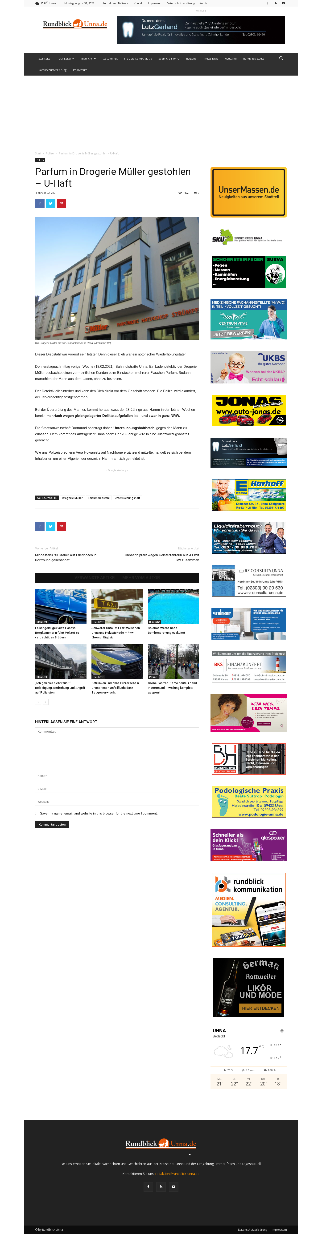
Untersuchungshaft (127, 498)
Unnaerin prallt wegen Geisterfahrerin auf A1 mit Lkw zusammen (162, 557)
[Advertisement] (161, 111)
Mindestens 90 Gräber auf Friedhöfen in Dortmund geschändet (65, 557)
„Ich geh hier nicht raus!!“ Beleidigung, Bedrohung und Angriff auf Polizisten (60, 687)
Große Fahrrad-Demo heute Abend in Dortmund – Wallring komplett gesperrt (172, 687)
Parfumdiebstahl (99, 498)
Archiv (203, 3)
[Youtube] (283, 3)
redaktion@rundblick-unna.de (177, 1173)
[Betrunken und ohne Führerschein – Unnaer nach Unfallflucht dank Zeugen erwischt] (117, 661)
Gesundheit (110, 58)
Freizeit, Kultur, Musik (138, 58)
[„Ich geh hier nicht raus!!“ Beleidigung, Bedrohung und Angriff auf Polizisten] (61, 661)
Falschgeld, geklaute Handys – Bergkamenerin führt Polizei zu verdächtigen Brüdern (57, 632)
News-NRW (211, 58)
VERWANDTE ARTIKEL (95, 578)
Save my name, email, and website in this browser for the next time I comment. (99, 813)
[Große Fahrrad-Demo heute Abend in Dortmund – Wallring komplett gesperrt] (173, 661)
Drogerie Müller (72, 498)
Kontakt (139, 3)
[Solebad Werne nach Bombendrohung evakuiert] (173, 606)
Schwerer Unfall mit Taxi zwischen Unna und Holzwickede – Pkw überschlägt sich (115, 632)
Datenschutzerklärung (181, 3)
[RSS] (275, 3)
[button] (281, 59)
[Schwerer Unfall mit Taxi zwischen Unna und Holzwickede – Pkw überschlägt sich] (117, 606)
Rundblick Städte (253, 58)
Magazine (231, 58)
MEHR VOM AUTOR (141, 578)
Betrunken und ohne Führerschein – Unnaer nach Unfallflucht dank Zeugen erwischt (116, 687)
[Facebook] (267, 3)
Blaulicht (86, 58)
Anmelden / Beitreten (116, 3)
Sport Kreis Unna (169, 58)
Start (38, 153)
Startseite (44, 58)
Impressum (155, 3)
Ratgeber (192, 58)
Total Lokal (64, 58)
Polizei (50, 153)
